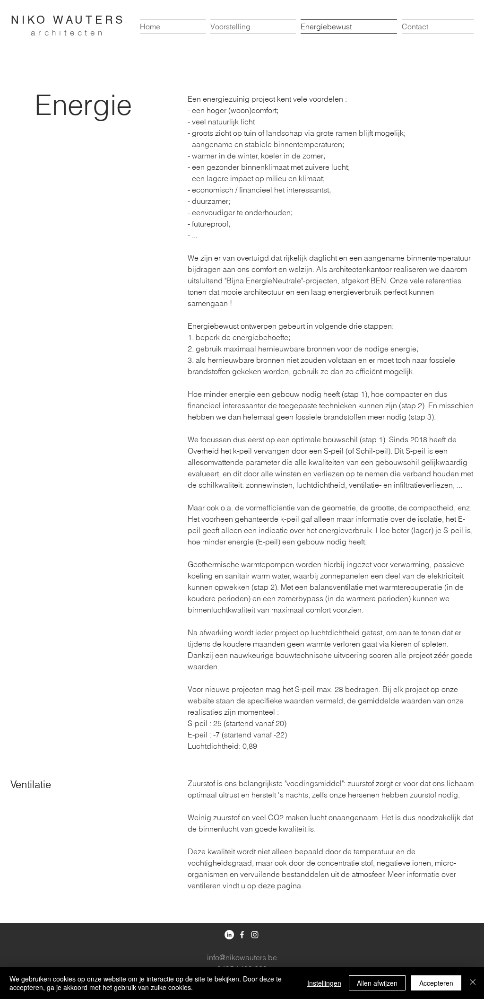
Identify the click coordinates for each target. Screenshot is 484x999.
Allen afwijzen (377, 983)
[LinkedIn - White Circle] (229, 934)
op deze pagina (274, 885)
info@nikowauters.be (242, 957)
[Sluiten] (472, 982)
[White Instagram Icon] (254, 934)
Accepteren (436, 983)
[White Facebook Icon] (242, 934)
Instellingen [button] (324, 983)
